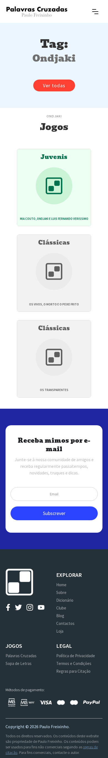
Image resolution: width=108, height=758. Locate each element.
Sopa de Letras (19, 663)
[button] (95, 11)
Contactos (65, 623)
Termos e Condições (73, 663)
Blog (60, 615)
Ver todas (54, 85)
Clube (61, 608)
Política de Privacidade (75, 655)
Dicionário (64, 600)
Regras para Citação (73, 671)
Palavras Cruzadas (21, 655)
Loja (59, 631)
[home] (37, 11)
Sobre (61, 592)
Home (61, 584)
